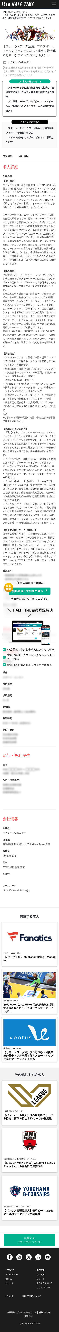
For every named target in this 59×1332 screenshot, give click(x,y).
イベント (10, 1296)
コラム (9, 1279)
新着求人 (40, 1274)
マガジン (10, 1269)
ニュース (10, 1283)
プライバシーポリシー (27, 1312)
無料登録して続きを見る (27, 591)
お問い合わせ (44, 1312)
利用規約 (11, 1312)
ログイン (43, 599)
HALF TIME (7, 12)
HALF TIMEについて (31, 1296)
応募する (30, 1239)
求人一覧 (21, 12)
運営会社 (29, 1316)
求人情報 (40, 1269)
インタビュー (12, 1274)
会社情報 (23, 156)
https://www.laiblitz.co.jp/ (16, 890)
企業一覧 (40, 1279)
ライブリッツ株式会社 (19, 61)
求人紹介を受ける (44, 1283)
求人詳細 (7, 156)
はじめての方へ (43, 1287)
